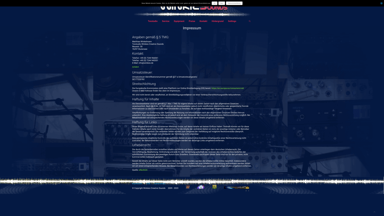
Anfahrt (135, 67)
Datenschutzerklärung (234, 3)
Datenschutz (159, 183)
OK (214, 3)
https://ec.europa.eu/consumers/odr (228, 88)
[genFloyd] (200, 188)
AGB (148, 183)
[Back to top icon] (374, 212)
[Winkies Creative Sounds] (192, 9)
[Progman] (214, 188)
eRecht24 (143, 170)
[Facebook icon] (246, 191)
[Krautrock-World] (236, 188)
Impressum (137, 183)
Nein (221, 3)
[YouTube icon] (249, 191)
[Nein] (381, 3)
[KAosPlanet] (188, 188)
